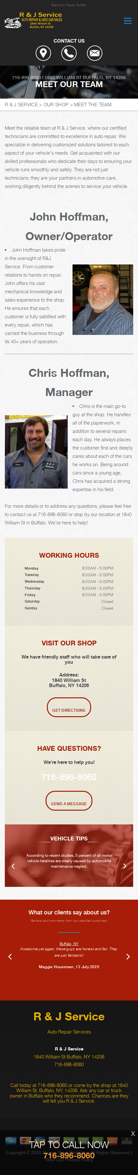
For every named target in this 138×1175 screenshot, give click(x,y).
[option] (69, 855)
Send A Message (69, 804)
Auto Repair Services (69, 1031)
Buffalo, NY (69, 943)
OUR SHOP (56, 104)
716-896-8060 (26, 77)
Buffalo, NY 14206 (104, 77)
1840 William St (63, 77)
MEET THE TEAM (92, 104)
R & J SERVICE (21, 104)
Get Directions (68, 710)
